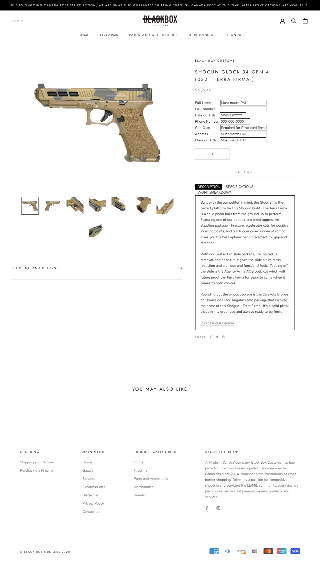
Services (88, 478)
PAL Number (205, 109)
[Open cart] (305, 20)
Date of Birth (205, 115)
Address (201, 134)
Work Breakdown (215, 192)
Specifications (240, 186)
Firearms (109, 35)
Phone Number (206, 121)
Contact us (90, 511)
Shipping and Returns (35, 268)
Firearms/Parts (93, 487)
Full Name (203, 102)
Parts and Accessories (153, 35)
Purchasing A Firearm (217, 323)
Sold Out (245, 172)
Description (209, 186)
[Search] (293, 20)
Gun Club (202, 127)
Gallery (88, 470)
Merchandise (202, 35)
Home (84, 35)
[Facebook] (210, 336)
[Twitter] (217, 336)
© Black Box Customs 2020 (45, 552)
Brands (234, 35)
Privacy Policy (93, 503)
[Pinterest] (223, 336)
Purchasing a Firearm (36, 470)
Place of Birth (205, 140)
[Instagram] (218, 508)
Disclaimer (90, 495)
